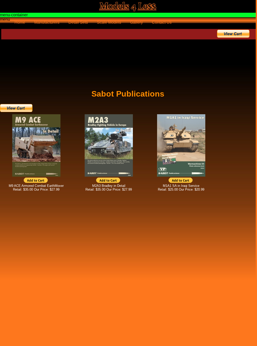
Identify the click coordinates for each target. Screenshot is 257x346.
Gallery (136, 22)
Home (19, 22)
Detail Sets (78, 22)
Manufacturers (46, 22)
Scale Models (109, 22)
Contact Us (162, 22)
